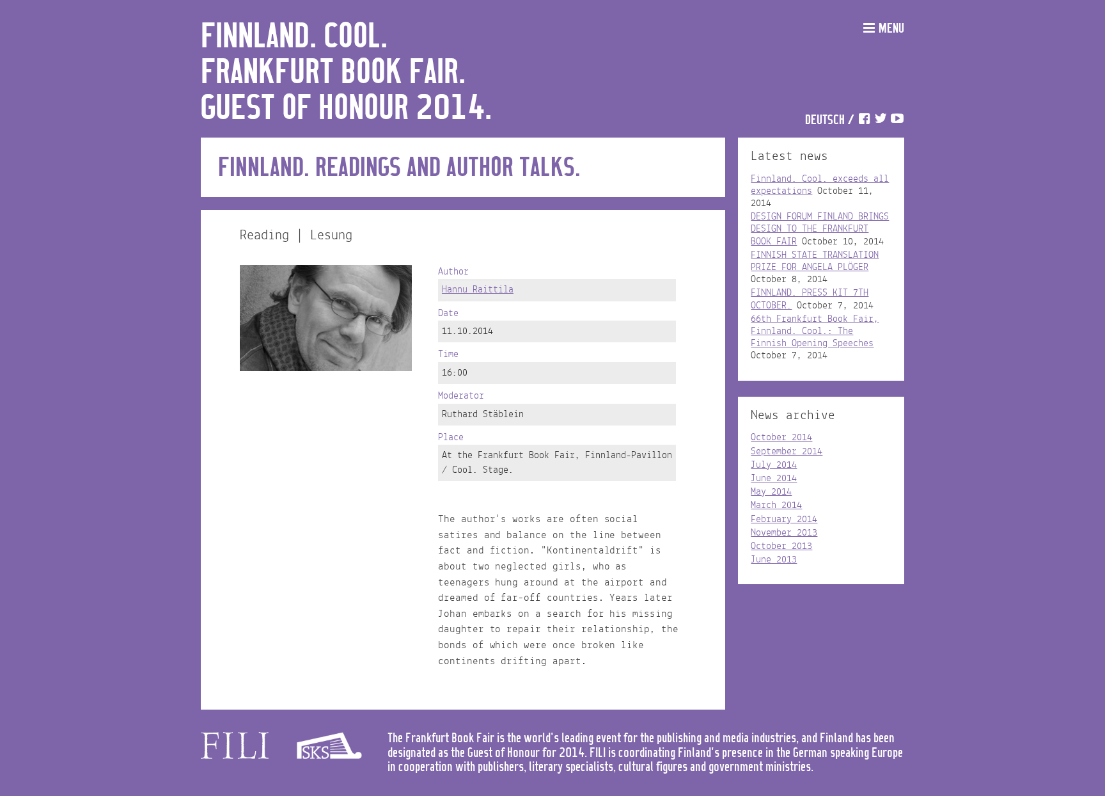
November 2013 (784, 533)
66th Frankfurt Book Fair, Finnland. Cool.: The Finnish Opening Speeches (815, 331)
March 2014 (776, 505)
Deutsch (825, 120)
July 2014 (774, 465)
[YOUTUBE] (897, 120)
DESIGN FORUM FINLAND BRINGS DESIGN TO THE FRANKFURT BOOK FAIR (820, 229)
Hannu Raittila (477, 290)
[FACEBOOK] (864, 120)
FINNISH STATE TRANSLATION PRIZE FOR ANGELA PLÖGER (815, 261)
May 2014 (771, 492)
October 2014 (781, 438)
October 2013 (781, 546)
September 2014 (786, 452)
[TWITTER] (881, 120)
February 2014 (784, 520)
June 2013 (774, 560)
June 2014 (774, 479)
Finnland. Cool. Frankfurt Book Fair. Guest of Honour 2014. (346, 73)
